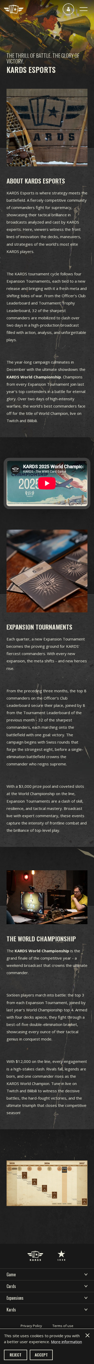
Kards (11, 1309)
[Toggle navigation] (83, 9)
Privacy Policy (31, 1325)
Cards (11, 1286)
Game (11, 1274)
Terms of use (62, 1325)
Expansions (15, 1298)
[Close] (87, 1335)
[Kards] (14, 9)
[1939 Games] (61, 1250)
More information (66, 1341)
